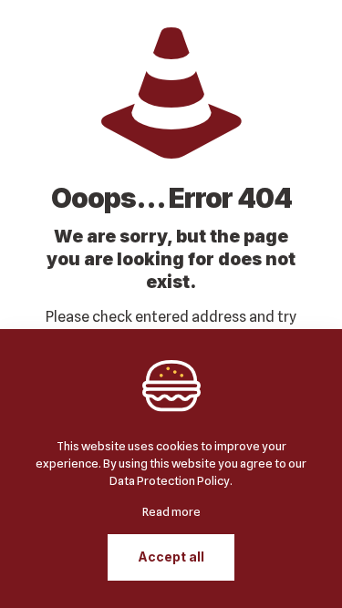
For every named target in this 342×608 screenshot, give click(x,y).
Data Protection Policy (169, 480)
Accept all (171, 556)
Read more (171, 511)
